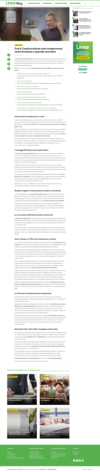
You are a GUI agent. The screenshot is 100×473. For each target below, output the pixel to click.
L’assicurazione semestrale (24, 92)
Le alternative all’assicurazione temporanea (29, 102)
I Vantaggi (53, 452)
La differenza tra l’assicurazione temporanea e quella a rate (34, 73)
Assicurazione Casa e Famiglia (36, 458)
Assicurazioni (47, 3)
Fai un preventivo (11, 456)
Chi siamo (9, 452)
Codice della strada (61, 3)
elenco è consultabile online (31, 348)
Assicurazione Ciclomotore (35, 456)
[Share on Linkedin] (8, 68)
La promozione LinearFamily (58, 454)
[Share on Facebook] (8, 55)
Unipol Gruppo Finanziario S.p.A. (29, 469)
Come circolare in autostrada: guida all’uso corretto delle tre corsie (85, 20)
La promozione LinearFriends (58, 456)
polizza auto (43, 358)
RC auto (60, 110)
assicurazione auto (23, 68)
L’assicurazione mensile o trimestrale (27, 86)
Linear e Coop (54, 458)
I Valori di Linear (11, 454)
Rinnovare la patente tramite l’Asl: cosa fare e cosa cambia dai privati (85, 27)
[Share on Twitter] (8, 59)
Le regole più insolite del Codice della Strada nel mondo (85, 34)
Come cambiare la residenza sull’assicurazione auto (19, 433)
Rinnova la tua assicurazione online (15, 458)
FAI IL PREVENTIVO (83, 58)
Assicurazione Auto (34, 452)
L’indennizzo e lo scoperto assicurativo (50, 433)
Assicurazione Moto (34, 454)
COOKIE (85, 469)
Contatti (75, 454)
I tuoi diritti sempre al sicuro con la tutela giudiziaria (22, 399)
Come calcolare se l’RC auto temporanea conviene (31, 97)
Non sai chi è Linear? (34, 3)
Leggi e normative (75, 3)
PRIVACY (90, 469)
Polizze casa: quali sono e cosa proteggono (52, 399)
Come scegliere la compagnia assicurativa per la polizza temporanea (36, 108)
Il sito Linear (76, 452)
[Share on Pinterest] (8, 64)
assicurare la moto (19, 145)
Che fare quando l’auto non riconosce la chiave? (85, 12)
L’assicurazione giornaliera (24, 81)
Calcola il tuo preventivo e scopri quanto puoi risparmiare (31, 361)
